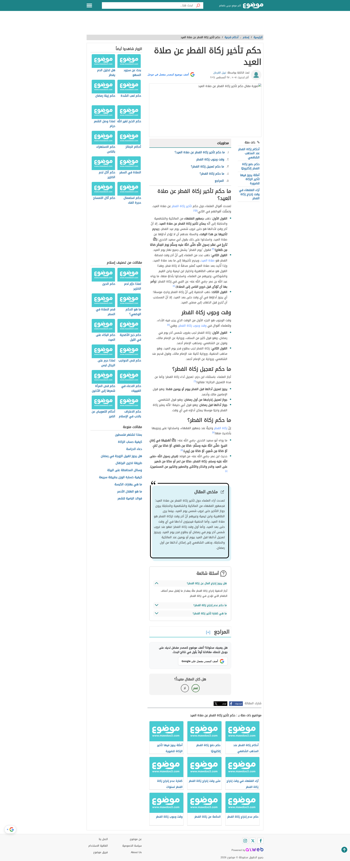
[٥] (168, 325)
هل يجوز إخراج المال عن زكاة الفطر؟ (207, 583)
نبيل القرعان (219, 72)
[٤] (174, 286)
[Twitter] (253, 841)
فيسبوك (238, 704)
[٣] (213, 249)
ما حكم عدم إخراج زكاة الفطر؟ (210, 605)
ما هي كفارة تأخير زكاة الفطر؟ (210, 613)
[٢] (194, 211)
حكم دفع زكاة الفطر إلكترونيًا (250, 166)
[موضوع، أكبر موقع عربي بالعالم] (253, 5)
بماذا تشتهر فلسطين (128, 435)
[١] (196, 211)
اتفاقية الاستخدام (98, 845)
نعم (195, 688)
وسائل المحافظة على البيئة (124, 470)
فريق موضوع (100, 852)
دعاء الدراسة (134, 449)
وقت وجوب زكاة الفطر (193, 325)
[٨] (182, 450)
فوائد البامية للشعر (130, 498)
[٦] (195, 381)
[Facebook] (260, 841)
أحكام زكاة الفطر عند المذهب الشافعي (249, 153)
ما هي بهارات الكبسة (128, 484)
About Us (136, 852)
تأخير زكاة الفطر (182, 206)
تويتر (224, 704)
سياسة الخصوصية (132, 845)
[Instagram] (245, 841)
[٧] (213, 432)
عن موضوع (136, 839)
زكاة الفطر (220, 428)
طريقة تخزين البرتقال (129, 463)
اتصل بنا (103, 839)
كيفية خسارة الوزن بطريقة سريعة (120, 477)
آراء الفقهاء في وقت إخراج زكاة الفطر (249, 194)
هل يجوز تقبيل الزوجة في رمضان (121, 456)
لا (185, 688)
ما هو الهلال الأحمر (129, 491)
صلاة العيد (208, 260)
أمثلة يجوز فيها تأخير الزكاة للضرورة (250, 179)
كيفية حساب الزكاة (130, 442)
